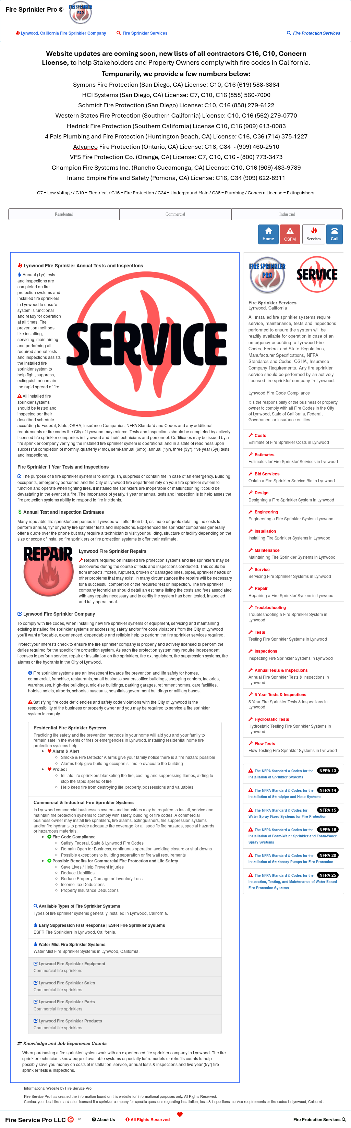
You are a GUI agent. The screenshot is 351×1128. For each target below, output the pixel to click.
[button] (142, 32)
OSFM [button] (290, 239)
